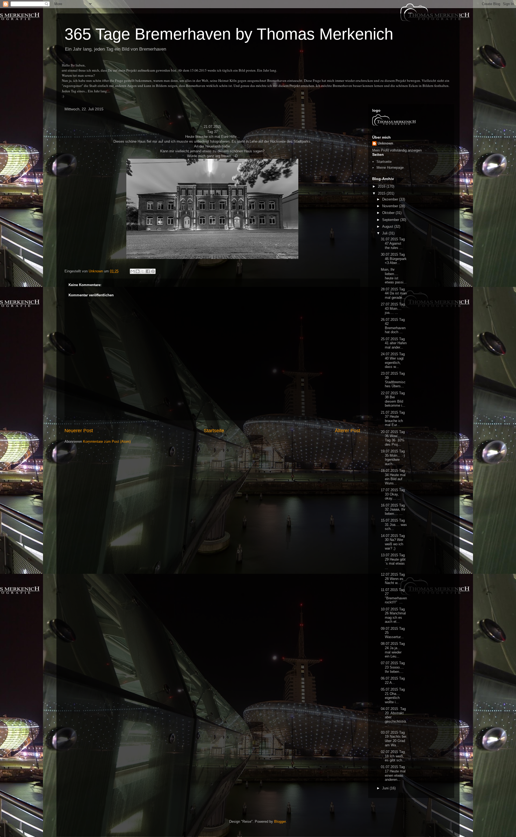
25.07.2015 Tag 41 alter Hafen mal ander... (394, 343)
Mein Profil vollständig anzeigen (397, 150)
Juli (385, 233)
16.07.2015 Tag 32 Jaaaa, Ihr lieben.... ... (393, 509)
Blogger (280, 822)
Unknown (385, 143)
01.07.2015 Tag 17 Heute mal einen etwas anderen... (393, 773)
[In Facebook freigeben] (147, 271)
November (390, 206)
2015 (382, 193)
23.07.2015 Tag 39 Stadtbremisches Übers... (393, 379)
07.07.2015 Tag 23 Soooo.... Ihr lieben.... (393, 667)
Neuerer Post (78, 430)
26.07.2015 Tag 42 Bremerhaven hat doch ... (393, 326)
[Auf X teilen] (142, 271)
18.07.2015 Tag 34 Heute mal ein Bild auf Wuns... (393, 477)
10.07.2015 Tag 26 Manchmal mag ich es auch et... (393, 615)
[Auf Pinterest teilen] (153, 271)
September (391, 220)
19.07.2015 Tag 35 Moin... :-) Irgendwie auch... (393, 457)
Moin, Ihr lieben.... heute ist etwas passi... (394, 276)
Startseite (214, 430)
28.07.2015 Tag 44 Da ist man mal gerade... (394, 293)
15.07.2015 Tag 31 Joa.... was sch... (394, 524)
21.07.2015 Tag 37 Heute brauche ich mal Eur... (393, 418)
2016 (382, 186)
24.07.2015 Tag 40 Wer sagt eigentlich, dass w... (393, 360)
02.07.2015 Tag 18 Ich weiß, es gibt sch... (393, 756)
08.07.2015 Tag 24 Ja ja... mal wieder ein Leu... (393, 650)
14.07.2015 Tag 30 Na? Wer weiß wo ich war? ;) (393, 542)
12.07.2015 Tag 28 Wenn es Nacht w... (393, 578)
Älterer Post (347, 430)
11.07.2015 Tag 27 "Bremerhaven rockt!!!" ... (394, 596)
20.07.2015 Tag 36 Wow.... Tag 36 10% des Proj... (393, 438)
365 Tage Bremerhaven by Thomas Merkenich (228, 34)
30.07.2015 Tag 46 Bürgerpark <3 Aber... (394, 258)
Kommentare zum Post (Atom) (107, 441)
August (388, 226)
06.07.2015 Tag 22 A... (393, 680)
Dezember (390, 199)
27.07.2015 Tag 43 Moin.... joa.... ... (393, 308)
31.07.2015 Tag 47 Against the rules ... (393, 243)
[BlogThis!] (137, 271)
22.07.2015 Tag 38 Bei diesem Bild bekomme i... (393, 399)
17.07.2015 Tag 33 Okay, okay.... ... (393, 494)
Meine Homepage (390, 168)
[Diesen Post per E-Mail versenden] (132, 271)
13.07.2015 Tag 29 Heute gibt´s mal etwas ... (393, 561)
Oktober (389, 213)
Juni (386, 788)
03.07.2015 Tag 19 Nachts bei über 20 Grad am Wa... (393, 738)
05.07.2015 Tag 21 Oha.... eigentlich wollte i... (393, 695)
